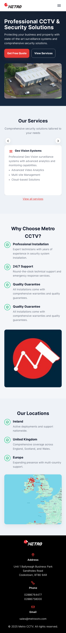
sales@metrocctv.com (33, 618)
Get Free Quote (17, 53)
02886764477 (33, 594)
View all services (33, 198)
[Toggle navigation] (59, 5)
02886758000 (33, 599)
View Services (43, 53)
